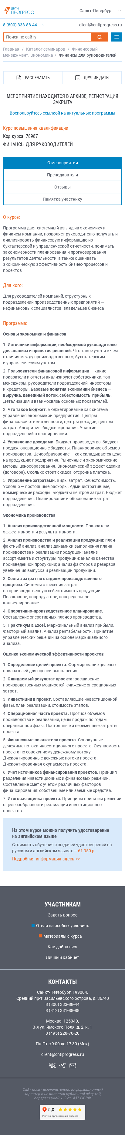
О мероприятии (62, 162)
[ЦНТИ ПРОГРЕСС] (19, 10)
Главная (11, 49)
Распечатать (37, 77)
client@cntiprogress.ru (62, 1054)
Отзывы (62, 187)
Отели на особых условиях (62, 925)
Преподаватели (62, 174)
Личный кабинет (62, 957)
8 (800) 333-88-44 (62, 1004)
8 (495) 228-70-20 (62, 1033)
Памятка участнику (62, 199)
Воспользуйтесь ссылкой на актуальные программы (62, 113)
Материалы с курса (62, 936)
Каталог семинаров (45, 49)
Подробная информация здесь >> (46, 859)
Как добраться (62, 946)
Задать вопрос (62, 915)
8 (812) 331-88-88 (62, 1010)
